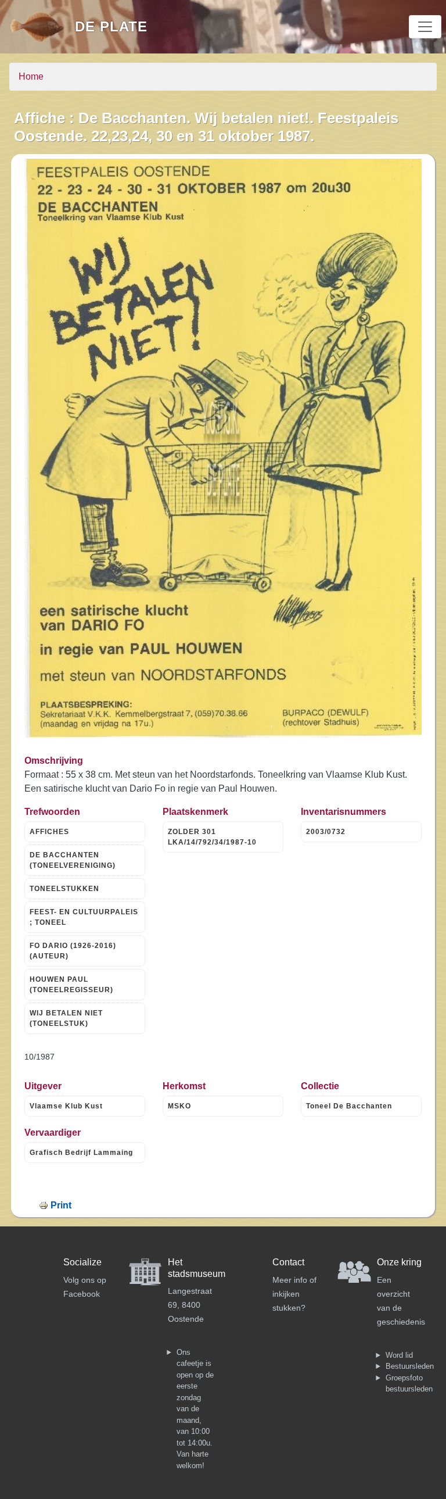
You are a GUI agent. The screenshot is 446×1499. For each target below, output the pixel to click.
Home (31, 76)
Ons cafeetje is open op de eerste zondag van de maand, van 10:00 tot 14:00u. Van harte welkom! (195, 1409)
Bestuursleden (410, 1366)
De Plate (111, 26)
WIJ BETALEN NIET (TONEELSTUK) (66, 1018)
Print (61, 1205)
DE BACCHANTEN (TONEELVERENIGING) (73, 860)
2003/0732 (326, 832)
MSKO (179, 1106)
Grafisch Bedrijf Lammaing (81, 1153)
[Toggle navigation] (425, 26)
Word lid (399, 1355)
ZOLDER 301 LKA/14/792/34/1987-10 (212, 837)
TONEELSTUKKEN (64, 889)
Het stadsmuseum (196, 1267)
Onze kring (399, 1262)
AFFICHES (49, 832)
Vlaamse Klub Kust (66, 1106)
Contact (288, 1262)
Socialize (82, 1262)
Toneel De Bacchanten (349, 1106)
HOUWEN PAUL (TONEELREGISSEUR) (71, 984)
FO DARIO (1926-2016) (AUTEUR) (73, 951)
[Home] (42, 26)
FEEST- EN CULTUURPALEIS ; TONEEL (84, 917)
